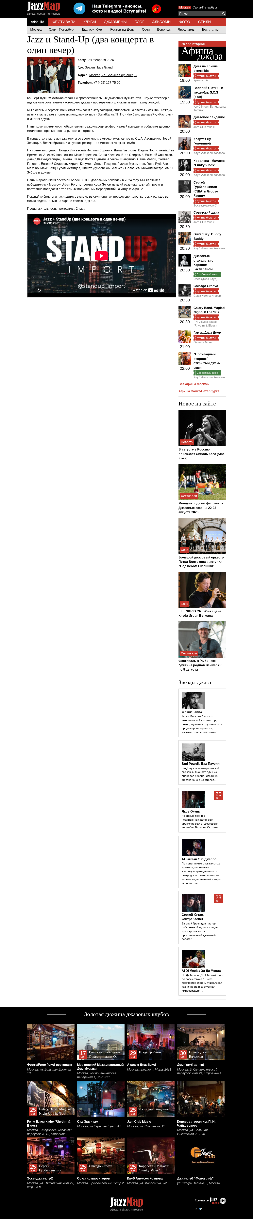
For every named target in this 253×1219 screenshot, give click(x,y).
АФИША (37, 22)
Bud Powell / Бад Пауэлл (201, 763)
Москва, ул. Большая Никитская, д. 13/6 (192, 1132)
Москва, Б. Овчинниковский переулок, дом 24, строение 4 (199, 1071)
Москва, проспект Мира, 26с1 (149, 1069)
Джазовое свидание (209, 117)
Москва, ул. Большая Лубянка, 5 (113, 75)
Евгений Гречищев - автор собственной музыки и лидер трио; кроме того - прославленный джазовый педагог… (200, 931)
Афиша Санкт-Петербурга (198, 391)
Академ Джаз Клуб (141, 1064)
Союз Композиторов (207, 295)
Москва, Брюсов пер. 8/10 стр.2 (100, 1183)
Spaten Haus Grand (99, 67)
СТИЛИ (204, 22)
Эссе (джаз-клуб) (205, 205)
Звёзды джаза (194, 682)
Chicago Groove (206, 286)
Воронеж (163, 29)
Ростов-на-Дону (122, 29)
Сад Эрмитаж (87, 1121)
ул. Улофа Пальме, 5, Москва (198, 1183)
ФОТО (184, 22)
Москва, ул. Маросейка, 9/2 (147, 1183)
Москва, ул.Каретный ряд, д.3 (99, 1126)
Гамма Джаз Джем (207, 332)
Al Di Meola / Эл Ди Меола (201, 970)
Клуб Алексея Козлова (209, 153)
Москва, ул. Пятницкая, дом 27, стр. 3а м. (50, 1185)
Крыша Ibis (201, 80)
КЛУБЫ (89, 22)
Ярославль (186, 29)
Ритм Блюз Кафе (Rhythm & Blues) (205, 323)
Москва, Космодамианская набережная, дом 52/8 (96, 1075)
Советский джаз (206, 212)
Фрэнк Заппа (192, 712)
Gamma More (203, 342)
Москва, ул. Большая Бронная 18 (49, 1071)
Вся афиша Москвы (194, 384)
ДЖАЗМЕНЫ (115, 22)
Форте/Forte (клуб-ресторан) (49, 1064)
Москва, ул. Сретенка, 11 (146, 1126)
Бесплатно (210, 29)
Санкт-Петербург (205, 7)
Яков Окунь (191, 811)
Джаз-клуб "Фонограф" (195, 1178)
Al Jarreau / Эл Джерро (199, 859)
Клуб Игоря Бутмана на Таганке (210, 108)
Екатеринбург (92, 29)
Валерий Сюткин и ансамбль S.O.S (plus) (208, 92)
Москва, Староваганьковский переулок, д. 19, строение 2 (49, 1132)
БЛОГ (139, 22)
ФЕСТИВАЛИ (64, 22)
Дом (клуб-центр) (190, 1064)
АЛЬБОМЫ (161, 22)
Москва (184, 7)
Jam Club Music (204, 127)
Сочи (146, 29)
